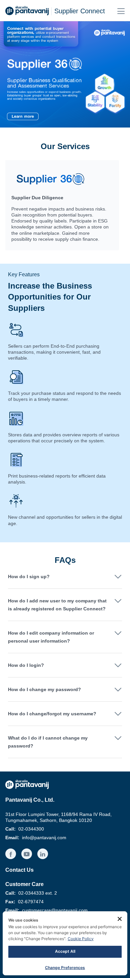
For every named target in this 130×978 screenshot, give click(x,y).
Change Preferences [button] (65, 967)
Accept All (65, 951)
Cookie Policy (81, 938)
